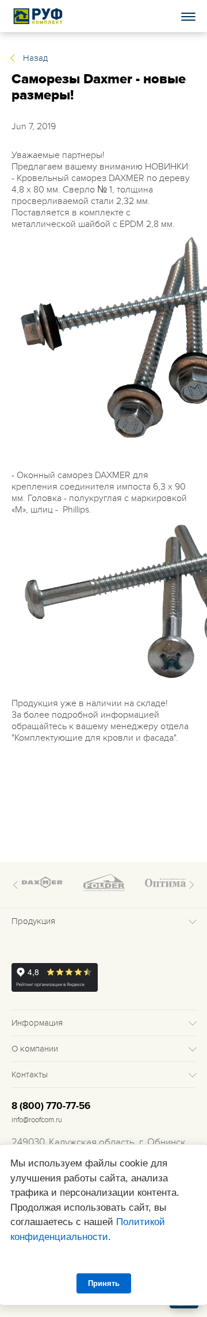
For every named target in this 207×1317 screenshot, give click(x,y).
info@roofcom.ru (37, 1120)
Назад (35, 58)
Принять (104, 1283)
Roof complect (39, 16)
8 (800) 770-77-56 (51, 1106)
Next (189, 885)
